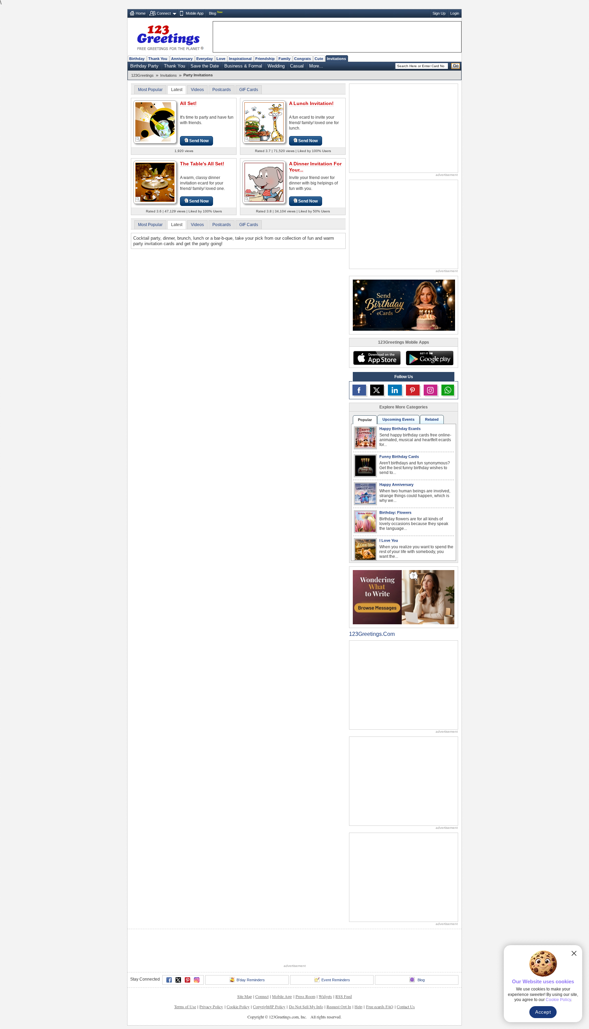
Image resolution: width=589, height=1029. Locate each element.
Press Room (305, 996)
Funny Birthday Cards (399, 456)
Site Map (244, 996)
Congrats (302, 59)
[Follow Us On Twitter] (377, 390)
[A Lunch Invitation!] (264, 121)
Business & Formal (243, 66)
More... (316, 66)
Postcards (221, 89)
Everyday (204, 59)
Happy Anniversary (396, 484)
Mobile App (194, 13)
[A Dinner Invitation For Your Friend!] (264, 182)
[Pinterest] (187, 980)
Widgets (325, 996)
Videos (197, 89)
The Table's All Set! (202, 163)
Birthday (137, 59)
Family (284, 59)
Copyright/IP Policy (269, 1006)
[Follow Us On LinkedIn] (395, 390)
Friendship (265, 59)
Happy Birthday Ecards (400, 429)
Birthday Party (144, 66)
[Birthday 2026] (404, 305)
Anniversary (182, 59)
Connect (164, 13)
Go (455, 66)
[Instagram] (196, 980)
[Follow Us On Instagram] (430, 390)
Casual (297, 66)
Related (432, 419)
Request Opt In (339, 1006)
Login (454, 13)
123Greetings (142, 75)
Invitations (336, 59)
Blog (212, 13)
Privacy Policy (211, 1006)
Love (220, 59)
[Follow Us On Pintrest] (413, 390)
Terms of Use (185, 1006)
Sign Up (439, 13)
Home (141, 13)
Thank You (157, 59)
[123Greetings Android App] (429, 358)
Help (358, 1006)
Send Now (199, 140)
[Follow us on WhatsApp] (447, 390)
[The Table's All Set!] (155, 182)
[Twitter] (178, 980)
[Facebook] (169, 980)
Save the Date (205, 66)
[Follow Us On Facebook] (359, 390)
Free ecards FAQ (379, 1006)
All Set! (188, 103)
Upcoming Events (398, 419)
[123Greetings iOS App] (377, 358)
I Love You (388, 540)
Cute (319, 59)
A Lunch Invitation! (311, 103)
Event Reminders (335, 980)
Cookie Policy (238, 1006)
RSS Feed (343, 996)
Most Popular (150, 89)
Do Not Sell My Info (306, 1006)
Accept (543, 1012)
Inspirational (240, 59)
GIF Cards (248, 89)
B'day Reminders (251, 980)
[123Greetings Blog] (403, 597)
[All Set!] (155, 121)
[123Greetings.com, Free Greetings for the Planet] (170, 36)
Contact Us (406, 1006)
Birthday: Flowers (395, 512)
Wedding (276, 66)
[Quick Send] (138, 139)
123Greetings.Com (372, 634)
